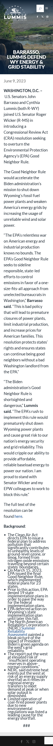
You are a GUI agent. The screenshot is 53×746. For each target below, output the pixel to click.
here (18, 516)
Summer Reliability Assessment (21, 631)
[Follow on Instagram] (47, 17)
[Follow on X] (42, 17)
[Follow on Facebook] (37, 17)
